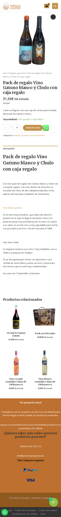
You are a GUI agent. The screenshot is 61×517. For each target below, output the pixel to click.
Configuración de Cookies (24, 513)
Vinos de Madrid (37, 135)
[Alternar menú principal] (55, 6)
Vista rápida (16, 327)
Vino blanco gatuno (12, 207)
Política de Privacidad (25, 510)
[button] (53, 17)
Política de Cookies (48, 510)
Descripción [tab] (9, 148)
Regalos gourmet (17, 73)
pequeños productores (32, 411)
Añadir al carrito (33, 127)
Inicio (5, 73)
